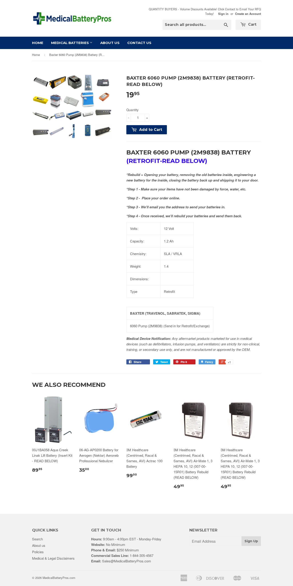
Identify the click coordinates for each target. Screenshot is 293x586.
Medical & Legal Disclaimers (53, 558)
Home (37, 43)
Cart (251, 24)
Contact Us (139, 43)
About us (38, 545)
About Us (109, 43)
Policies (38, 551)
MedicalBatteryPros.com (59, 577)
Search (37, 538)
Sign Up (251, 541)
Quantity (132, 109)
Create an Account (248, 14)
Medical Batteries (70, 43)
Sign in (223, 14)
